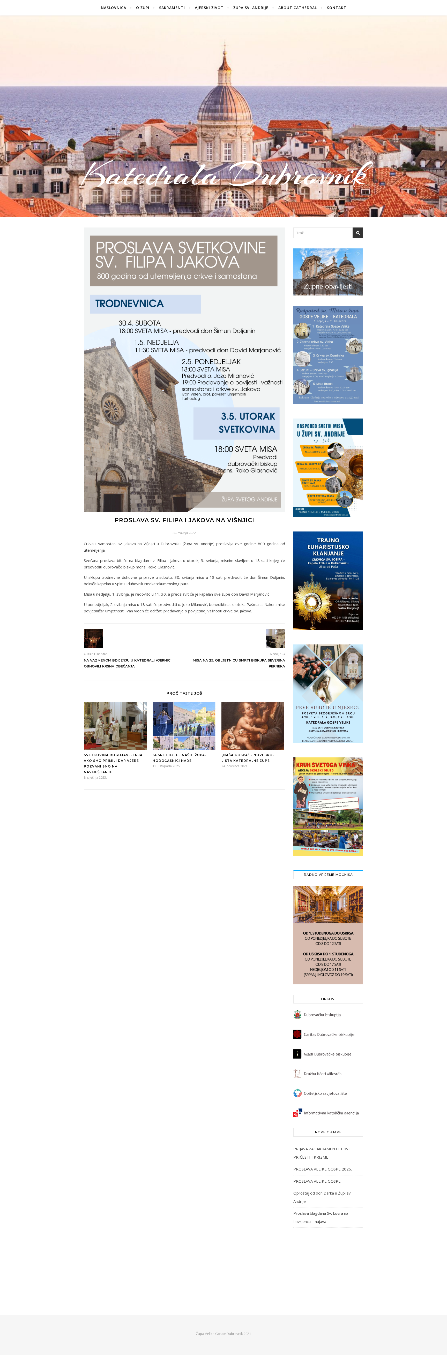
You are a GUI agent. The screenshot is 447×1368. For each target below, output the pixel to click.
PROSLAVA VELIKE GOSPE (317, 1181)
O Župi (142, 7)
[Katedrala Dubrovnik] (223, 116)
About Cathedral (297, 7)
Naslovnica (113, 7)
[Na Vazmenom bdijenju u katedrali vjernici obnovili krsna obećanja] (93, 638)
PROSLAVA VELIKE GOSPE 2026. (322, 1169)
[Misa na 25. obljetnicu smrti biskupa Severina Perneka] (275, 638)
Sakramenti (172, 7)
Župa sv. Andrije (251, 7)
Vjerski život (209, 7)
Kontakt (336, 7)
